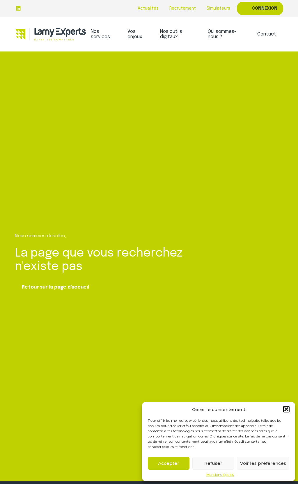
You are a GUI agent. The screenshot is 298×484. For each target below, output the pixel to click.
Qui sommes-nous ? (222, 34)
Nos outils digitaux (171, 34)
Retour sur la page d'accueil (55, 287)
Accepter (168, 463)
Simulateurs (218, 8)
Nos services (100, 34)
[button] (286, 409)
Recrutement (182, 8)
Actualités (148, 8)
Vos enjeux (134, 34)
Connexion (264, 8)
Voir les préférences (263, 463)
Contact (266, 34)
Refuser (213, 463)
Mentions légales (220, 475)
